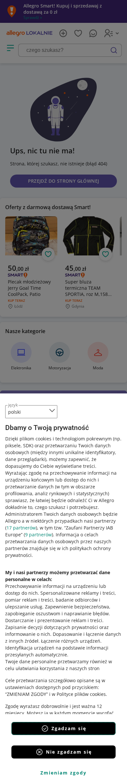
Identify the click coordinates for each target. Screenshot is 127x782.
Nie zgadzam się (69, 752)
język (13, 404)
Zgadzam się (68, 728)
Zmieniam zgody (63, 773)
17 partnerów (21, 528)
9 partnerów (38, 534)
